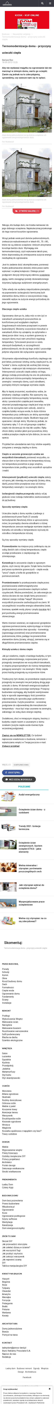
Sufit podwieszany (11, 1034)
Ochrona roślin (9, 1103)
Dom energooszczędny (13, 1228)
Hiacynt (5, 1279)
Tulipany (6, 1288)
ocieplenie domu (21, 765)
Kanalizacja (7, 1225)
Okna (4, 978)
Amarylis (6, 1294)
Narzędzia (7, 1025)
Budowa (5, 34)
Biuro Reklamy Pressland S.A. (16, 1350)
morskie (43, 609)
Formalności (8, 987)
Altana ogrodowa (10, 1094)
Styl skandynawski (11, 1078)
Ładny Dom (7, 1184)
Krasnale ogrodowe (11, 1121)
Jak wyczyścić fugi (11, 1250)
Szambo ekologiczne (12, 1040)
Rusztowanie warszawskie (15, 1031)
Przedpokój (7, 1065)
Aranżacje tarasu (10, 1112)
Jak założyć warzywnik (13, 1256)
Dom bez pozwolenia (12, 1200)
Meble (5, 1147)
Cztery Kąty (7, 1187)
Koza (4, 1213)
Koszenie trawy (9, 1109)
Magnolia (6, 1128)
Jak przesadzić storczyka (14, 1244)
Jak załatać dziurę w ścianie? (16, 1247)
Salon (4, 1053)
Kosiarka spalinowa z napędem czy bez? (22, 1131)
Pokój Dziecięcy (10, 1153)
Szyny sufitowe (9, 1219)
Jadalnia (6, 1068)
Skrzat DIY (7, 1241)
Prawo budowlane (10, 1203)
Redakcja (6, 1357)
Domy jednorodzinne (12, 1328)
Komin (5, 975)
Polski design (9, 1165)
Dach (4, 984)
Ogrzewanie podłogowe (13, 1216)
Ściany (5, 999)
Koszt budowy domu (12, 981)
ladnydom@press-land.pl (14, 1347)
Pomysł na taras (10, 1335)
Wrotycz (6, 1125)
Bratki (5, 1306)
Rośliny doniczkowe (11, 1100)
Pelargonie (7, 1303)
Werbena (6, 1312)
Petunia (5, 1309)
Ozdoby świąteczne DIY (13, 1156)
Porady (5, 969)
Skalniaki (6, 1097)
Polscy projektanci (11, 1159)
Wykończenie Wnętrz (12, 1019)
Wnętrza (44, 1368)
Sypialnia (6, 1059)
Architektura (30, 1372)
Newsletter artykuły (21, 34)
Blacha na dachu (9, 1037)
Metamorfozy (8, 1072)
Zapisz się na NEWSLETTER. (16, 735)
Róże (4, 1285)
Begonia (6, 1282)
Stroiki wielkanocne (11, 1171)
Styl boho (6, 1075)
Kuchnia (6, 1062)
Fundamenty (8, 996)
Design (21, 1372)
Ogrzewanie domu (11, 993)
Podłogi (6, 1015)
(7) (29, 211)
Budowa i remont (24, 1368)
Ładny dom (11, 1368)
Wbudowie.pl (8, 1206)
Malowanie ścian (10, 1022)
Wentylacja (7, 1222)
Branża (5, 1331)
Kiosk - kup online (27, 15)
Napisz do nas (9, 1354)
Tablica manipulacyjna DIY (14, 1266)
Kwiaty (5, 1315)
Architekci (7, 1162)
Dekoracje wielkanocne (13, 1168)
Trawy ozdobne (9, 1134)
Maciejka (6, 1297)
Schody (5, 972)
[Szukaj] (42, 3)
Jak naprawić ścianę (11, 1259)
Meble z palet (9, 1106)
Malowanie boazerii (11, 1028)
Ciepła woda (8, 990)
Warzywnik (7, 1115)
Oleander (6, 1291)
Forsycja (6, 1300)
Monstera (6, 1091)
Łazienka (6, 1056)
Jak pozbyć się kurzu (12, 1253)
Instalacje (6, 1003)
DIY (4, 1262)
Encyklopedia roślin (11, 1118)
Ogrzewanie (8, 1209)
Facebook (27, 1377)
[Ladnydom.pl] (7, 3)
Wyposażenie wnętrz (12, 1150)
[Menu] (50, 3)
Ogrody (36, 1368)
